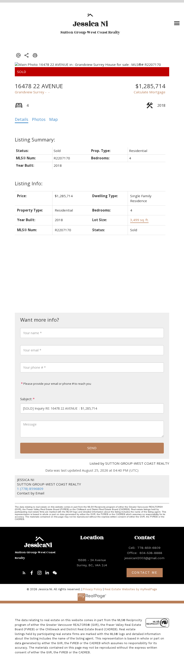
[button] (24, 573)
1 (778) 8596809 (30, 488)
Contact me (145, 573)
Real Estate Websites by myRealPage (131, 589)
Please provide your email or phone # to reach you (57, 384)
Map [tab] (53, 119)
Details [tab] (21, 119)
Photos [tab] (39, 119)
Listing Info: (28, 183)
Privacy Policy (92, 589)
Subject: (26, 399)
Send (91, 448)
